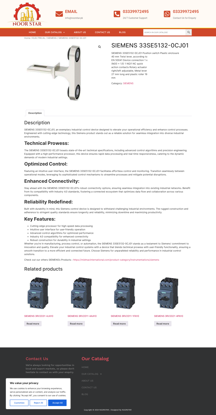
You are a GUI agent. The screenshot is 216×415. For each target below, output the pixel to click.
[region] (38, 393)
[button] (99, 47)
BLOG (122, 32)
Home (27, 38)
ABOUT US (80, 32)
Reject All (38, 402)
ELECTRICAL (38, 38)
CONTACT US (102, 32)
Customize (19, 402)
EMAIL (71, 11)
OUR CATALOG (53, 32)
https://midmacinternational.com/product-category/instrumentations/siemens (116, 259)
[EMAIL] (59, 14)
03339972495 (186, 11)
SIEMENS (52, 38)
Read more (33, 323)
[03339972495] (167, 14)
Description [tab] (35, 112)
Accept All (57, 402)
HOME (32, 32)
